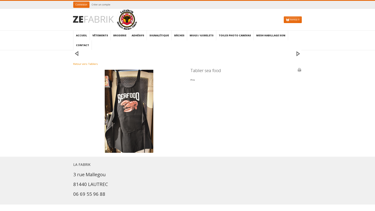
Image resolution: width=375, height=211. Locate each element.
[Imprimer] (299, 70)
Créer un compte (101, 4)
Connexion (81, 4)
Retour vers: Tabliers (85, 64)
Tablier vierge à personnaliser (76, 53)
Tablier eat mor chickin (298, 53)
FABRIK (93, 19)
